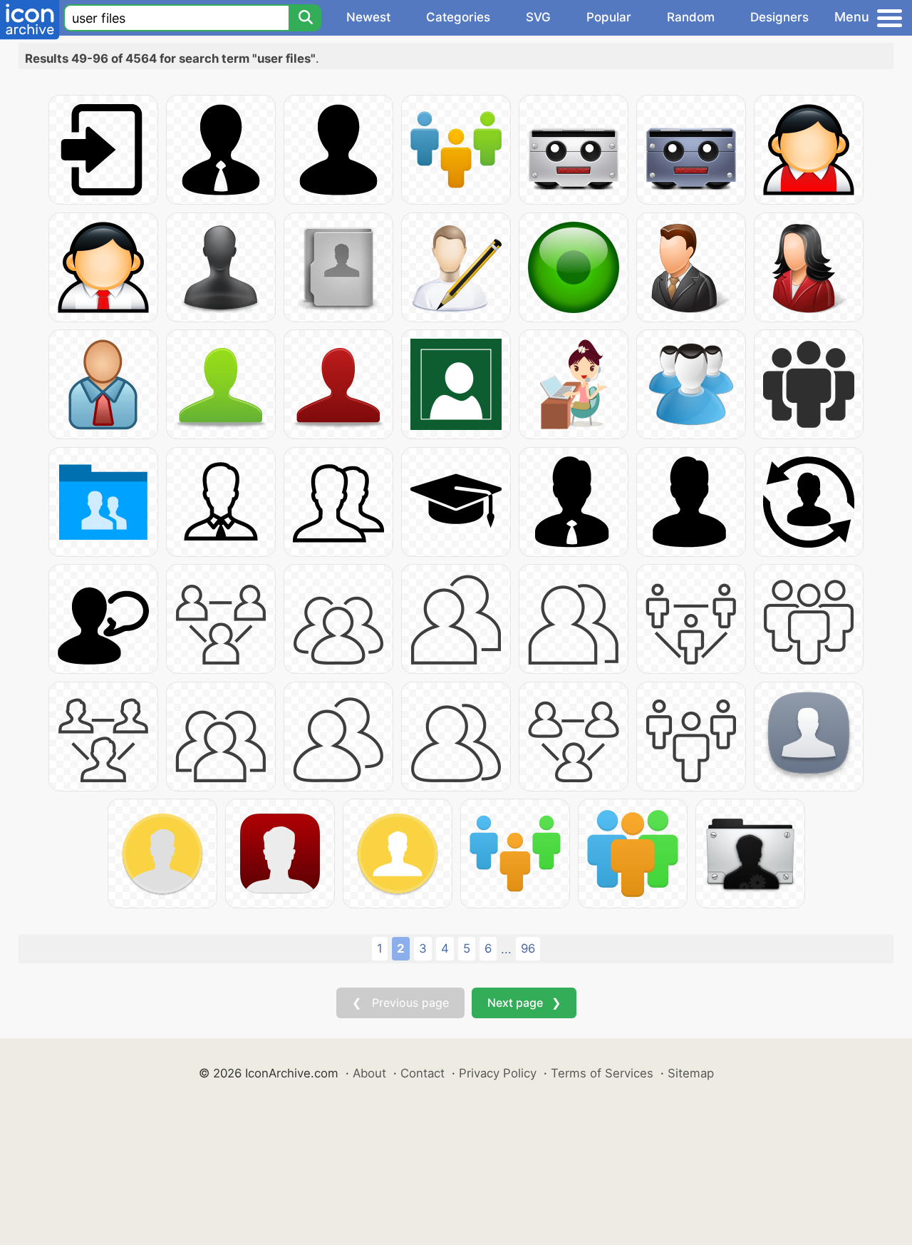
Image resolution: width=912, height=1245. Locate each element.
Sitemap (691, 1073)
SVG (538, 17)
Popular (608, 17)
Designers (779, 17)
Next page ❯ (524, 1002)
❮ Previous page (400, 1002)
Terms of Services (602, 1073)
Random (691, 17)
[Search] (305, 17)
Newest (368, 17)
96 (528, 948)
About (369, 1073)
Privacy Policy (498, 1073)
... (506, 949)
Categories (458, 17)
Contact (422, 1073)
